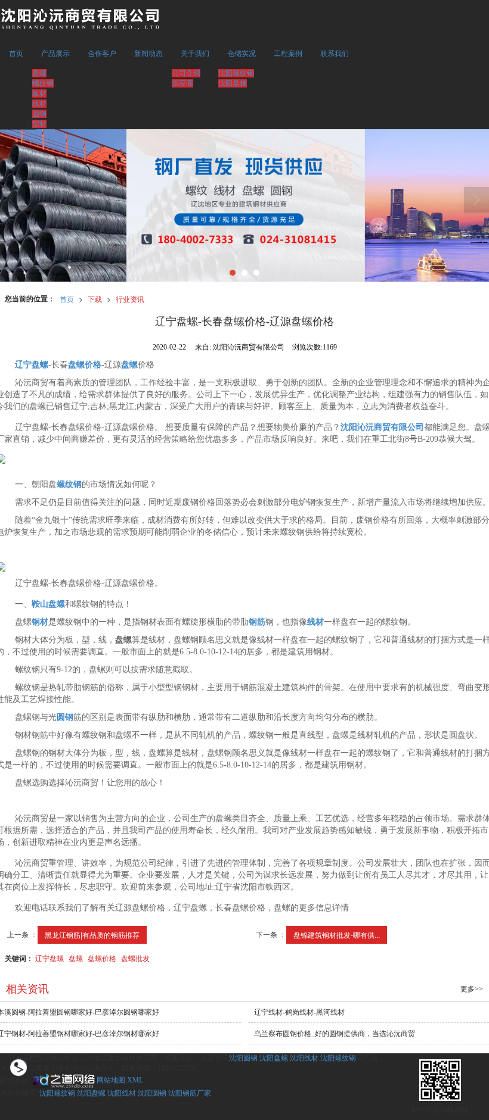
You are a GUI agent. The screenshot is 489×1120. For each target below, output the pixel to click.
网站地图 (111, 1081)
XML (135, 1081)
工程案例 (288, 53)
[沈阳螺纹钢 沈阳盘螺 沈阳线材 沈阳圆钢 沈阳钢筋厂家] (244, 205)
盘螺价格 (102, 958)
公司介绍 (186, 73)
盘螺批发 (135, 958)
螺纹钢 (43, 83)
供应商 (182, 83)
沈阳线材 (304, 1058)
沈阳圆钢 (243, 1058)
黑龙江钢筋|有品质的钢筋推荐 (92, 934)
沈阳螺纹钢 (236, 73)
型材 (39, 124)
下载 (95, 299)
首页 (16, 53)
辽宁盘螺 (49, 958)
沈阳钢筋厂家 (189, 1093)
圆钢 (39, 114)
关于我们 (195, 53)
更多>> (471, 989)
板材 (39, 93)
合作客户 (102, 53)
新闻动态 (148, 53)
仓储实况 (241, 53)
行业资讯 (130, 299)
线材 (39, 103)
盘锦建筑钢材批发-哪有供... (336, 934)
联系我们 (334, 53)
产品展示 (55, 53)
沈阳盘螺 (232, 83)
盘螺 (39, 73)
